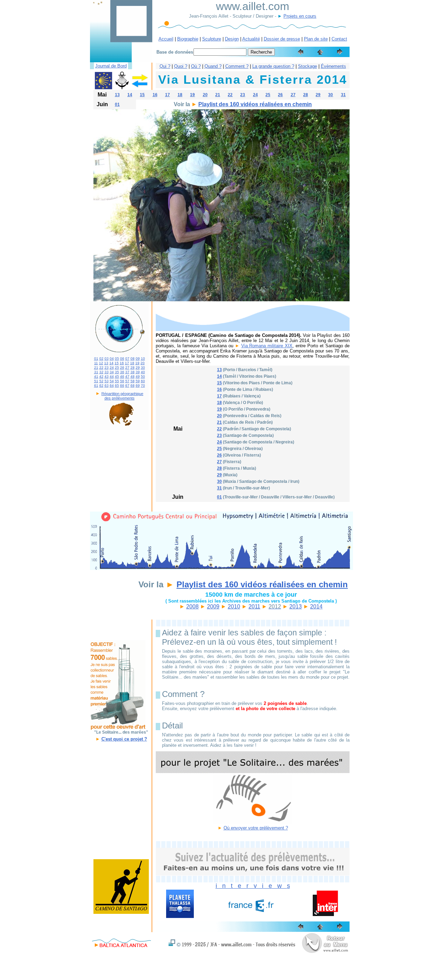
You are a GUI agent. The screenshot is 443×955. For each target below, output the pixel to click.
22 (230, 94)
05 (117, 358)
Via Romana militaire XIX (267, 345)
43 (107, 376)
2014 (316, 606)
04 (112, 358)
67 (127, 385)
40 (143, 372)
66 (122, 385)
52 (101, 381)
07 (127, 358)
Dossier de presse (282, 39)
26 (280, 94)
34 (112, 372)
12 (101, 363)
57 (127, 381)
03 (107, 358)
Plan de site (316, 39)
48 (132, 376)
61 (96, 385)
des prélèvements (120, 398)
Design (232, 39)
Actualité (251, 39)
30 (330, 94)
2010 (234, 606)
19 (192, 94)
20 (205, 94)
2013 (295, 606)
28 (305, 94)
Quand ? (213, 66)
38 (132, 372)
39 (138, 372)
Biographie (187, 39)
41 (96, 376)
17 (167, 94)
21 (217, 94)
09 (138, 358)
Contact (339, 39)
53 (107, 381)
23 (242, 94)
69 (138, 385)
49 (138, 376)
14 (129, 94)
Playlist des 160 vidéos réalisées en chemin (255, 104)
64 (112, 385)
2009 (213, 606)
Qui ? (165, 66)
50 (143, 376)
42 (101, 376)
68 (132, 385)
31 (343, 94)
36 (122, 372)
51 (96, 381)
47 (127, 376)
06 (122, 358)
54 (112, 381)
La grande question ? (273, 66)
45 (117, 376)
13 (117, 94)
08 (132, 358)
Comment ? (236, 66)
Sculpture (211, 39)
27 (293, 94)
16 (155, 94)
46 (122, 376)
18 (180, 94)
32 (101, 372)
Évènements (333, 66)
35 (117, 372)
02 (101, 358)
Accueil (166, 39)
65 (117, 385)
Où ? (196, 66)
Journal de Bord (111, 65)
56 (122, 381)
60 (143, 381)
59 (138, 381)
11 (96, 363)
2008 (192, 606)
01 (117, 104)
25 (267, 94)
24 (255, 94)
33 (107, 372)
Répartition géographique (122, 394)
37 (127, 372)
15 (142, 94)
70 (143, 385)
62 (101, 385)
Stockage (307, 66)
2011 (254, 606)
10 (143, 358)
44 (112, 376)
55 (117, 381)
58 (132, 381)
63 (107, 385)
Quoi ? (180, 66)
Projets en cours (299, 16)
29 (318, 94)
